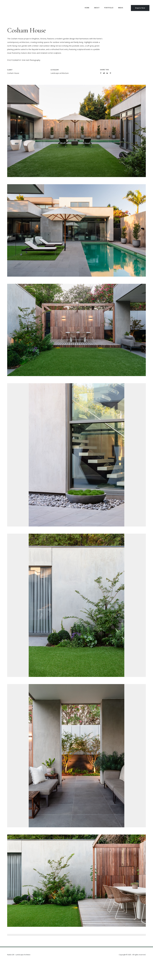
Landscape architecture (60, 73)
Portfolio (108, 8)
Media (120, 8)
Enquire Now (140, 8)
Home (87, 8)
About (97, 8)
